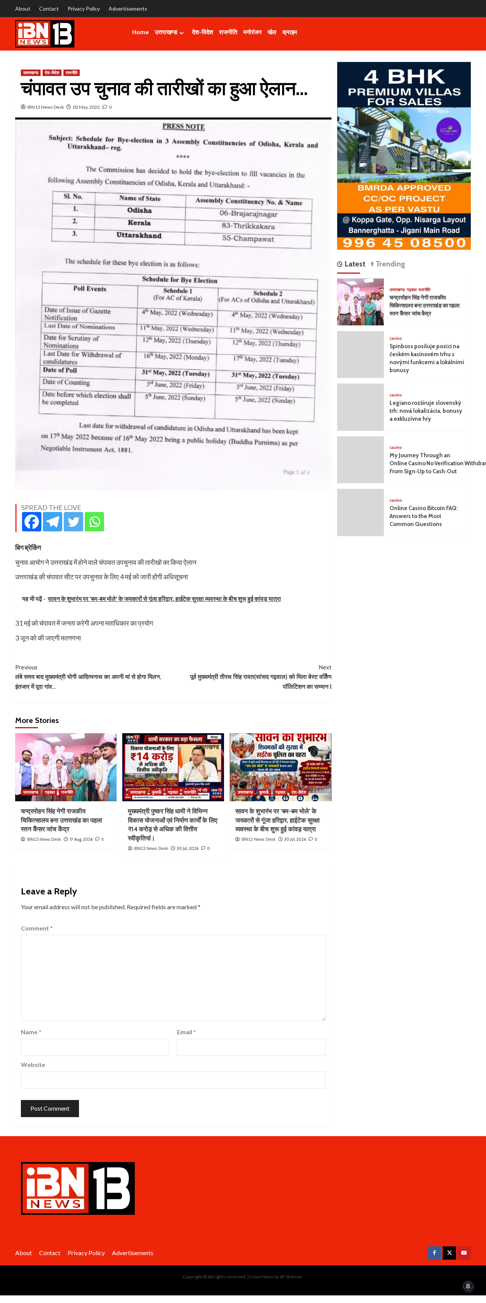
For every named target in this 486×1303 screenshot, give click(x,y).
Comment (37, 928)
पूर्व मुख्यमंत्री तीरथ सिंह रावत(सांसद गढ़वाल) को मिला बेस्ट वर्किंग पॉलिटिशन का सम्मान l (260, 677)
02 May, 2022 (86, 107)
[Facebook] (31, 521)
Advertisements (128, 8)
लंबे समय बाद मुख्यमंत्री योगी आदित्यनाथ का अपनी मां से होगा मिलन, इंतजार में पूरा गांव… (88, 677)
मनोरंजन (252, 32)
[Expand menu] (181, 33)
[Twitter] (73, 521)
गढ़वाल (50, 792)
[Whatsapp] (94, 521)
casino (396, 339)
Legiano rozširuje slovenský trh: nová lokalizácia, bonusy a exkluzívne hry (426, 411)
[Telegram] (52, 521)
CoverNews (261, 1276)
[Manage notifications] (468, 1286)
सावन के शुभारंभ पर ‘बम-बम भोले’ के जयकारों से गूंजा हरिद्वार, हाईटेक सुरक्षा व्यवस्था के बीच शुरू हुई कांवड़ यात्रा (277, 820)
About (22, 8)
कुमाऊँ (156, 792)
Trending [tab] (389, 264)
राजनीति (228, 32)
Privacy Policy (84, 8)
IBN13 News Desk (45, 107)
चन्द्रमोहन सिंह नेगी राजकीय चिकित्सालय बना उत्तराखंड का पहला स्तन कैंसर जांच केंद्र (61, 820)
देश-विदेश (202, 32)
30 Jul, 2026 (188, 848)
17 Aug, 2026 (81, 839)
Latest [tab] (353, 264)
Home (140, 32)
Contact (49, 8)
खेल (272, 32)
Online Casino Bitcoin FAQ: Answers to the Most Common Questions (424, 516)
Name (31, 1031)
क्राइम (289, 32)
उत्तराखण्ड (166, 32)
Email (186, 1031)
